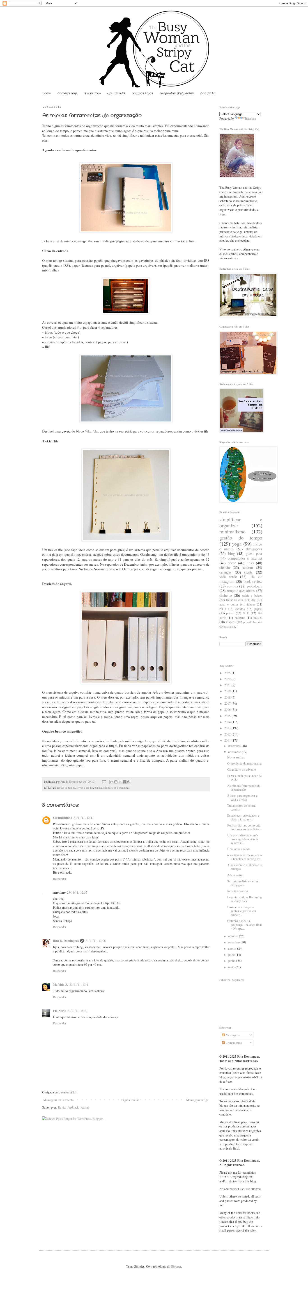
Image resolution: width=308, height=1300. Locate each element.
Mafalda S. (60, 984)
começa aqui (67, 93)
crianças (225, 572)
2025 (228, 673)
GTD (246, 613)
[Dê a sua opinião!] (116, 782)
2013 (228, 728)
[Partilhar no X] (120, 782)
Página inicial (130, 1100)
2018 (228, 697)
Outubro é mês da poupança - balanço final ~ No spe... (244, 925)
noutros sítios (142, 93)
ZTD (222, 609)
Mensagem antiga (197, 1100)
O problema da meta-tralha (244, 763)
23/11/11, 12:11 (84, 817)
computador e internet (245, 558)
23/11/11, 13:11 (79, 984)
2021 (228, 685)
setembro (234, 942)
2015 (228, 716)
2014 (228, 722)
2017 (228, 703)
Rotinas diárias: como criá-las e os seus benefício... (244, 827)
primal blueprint (252, 622)
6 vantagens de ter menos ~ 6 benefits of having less (244, 857)
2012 (228, 734)
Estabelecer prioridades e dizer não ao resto (243, 817)
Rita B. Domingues (71, 781)
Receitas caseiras (237, 891)
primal (230, 613)
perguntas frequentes (177, 93)
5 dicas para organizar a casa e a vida (242, 797)
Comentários (233, 1042)
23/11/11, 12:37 (77, 892)
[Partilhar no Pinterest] (128, 782)
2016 (228, 709)
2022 (228, 679)
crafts (248, 572)
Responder (59, 879)
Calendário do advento (241, 769)
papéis (98, 788)
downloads (116, 93)
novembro (235, 752)
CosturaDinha (62, 817)
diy (253, 600)
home (46, 93)
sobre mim (92, 93)
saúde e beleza (252, 595)
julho (232, 954)
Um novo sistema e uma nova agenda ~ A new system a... (242, 839)
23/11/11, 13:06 (95, 940)
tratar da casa (235, 600)
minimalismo (232, 531)
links (250, 562)
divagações (254, 548)
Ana (147, 741)
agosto (232, 948)
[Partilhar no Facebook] (124, 782)
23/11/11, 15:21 (77, 1011)
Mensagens (232, 1035)
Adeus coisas (235, 875)
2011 (228, 740)
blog (231, 553)
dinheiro (225, 595)
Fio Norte (59, 1010)
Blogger (176, 1266)
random (247, 567)
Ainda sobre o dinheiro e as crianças (244, 867)
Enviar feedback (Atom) (73, 1107)
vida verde (228, 576)
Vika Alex (92, 431)
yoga (236, 543)
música (257, 617)
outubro (233, 936)
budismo (239, 617)
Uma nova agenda (238, 849)
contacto (207, 93)
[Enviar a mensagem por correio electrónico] (104, 781)
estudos (240, 609)
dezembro (234, 746)
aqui (56, 241)
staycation (228, 626)
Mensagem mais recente (58, 1100)
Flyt (79, 327)
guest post (254, 553)
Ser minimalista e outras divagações (242, 883)
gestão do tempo (66, 788)
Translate (250, 118)
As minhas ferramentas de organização (243, 787)
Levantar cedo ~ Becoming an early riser (244, 899)
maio (231, 967)
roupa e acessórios (241, 590)
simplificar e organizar (116, 788)
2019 (228, 691)
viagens (230, 622)
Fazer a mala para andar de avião (244, 778)
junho (232, 960)
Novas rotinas (236, 757)
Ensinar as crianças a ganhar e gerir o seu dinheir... (241, 911)
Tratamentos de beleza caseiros (241, 807)
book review (253, 581)
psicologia (254, 586)
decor (232, 562)
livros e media (85, 788)
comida (232, 586)
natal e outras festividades (237, 604)
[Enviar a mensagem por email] (111, 782)
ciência (224, 567)
